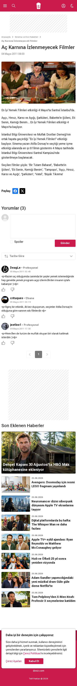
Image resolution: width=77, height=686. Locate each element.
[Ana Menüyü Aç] (5, 5)
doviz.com (38, 670)
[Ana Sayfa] (38, 5)
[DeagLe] (5, 269)
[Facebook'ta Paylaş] (15, 191)
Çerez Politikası (32, 653)
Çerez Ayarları (14, 661)
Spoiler (18, 241)
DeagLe (15, 267)
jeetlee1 (15, 325)
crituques (16, 298)
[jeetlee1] (5, 326)
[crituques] (5, 299)
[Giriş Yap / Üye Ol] (63, 5)
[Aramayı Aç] (13, 5)
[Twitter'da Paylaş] (22, 191)
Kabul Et (34, 661)
